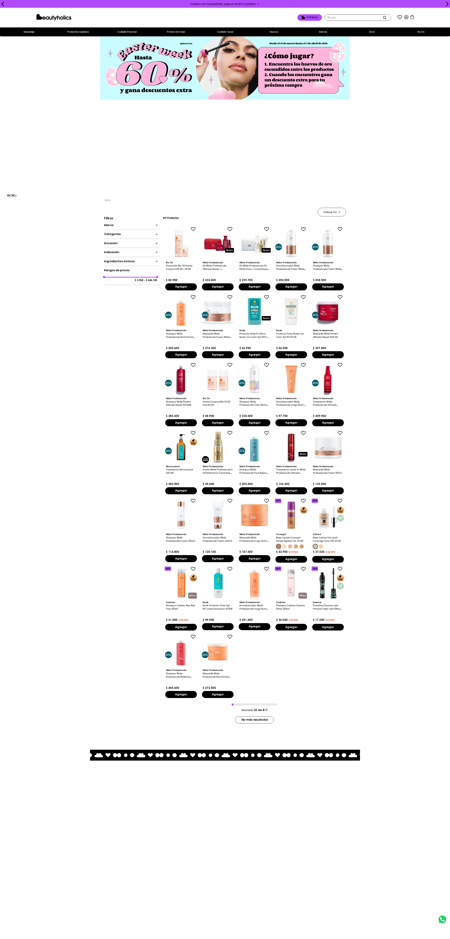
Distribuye (312, 17)
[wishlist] (400, 18)
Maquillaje (29, 31)
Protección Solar (176, 31)
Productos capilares (78, 31)
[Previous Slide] (3, 4)
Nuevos (274, 31)
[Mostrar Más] (254, 719)
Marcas (323, 31)
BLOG (421, 31)
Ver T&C (12, 195)
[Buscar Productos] (385, 18)
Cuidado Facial (225, 31)
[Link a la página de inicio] (107, 200)
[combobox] (358, 17)
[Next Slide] (447, 4)
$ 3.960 (139, 280)
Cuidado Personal (127, 31)
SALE (372, 31)
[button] (225, 4)
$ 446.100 (150, 280)
